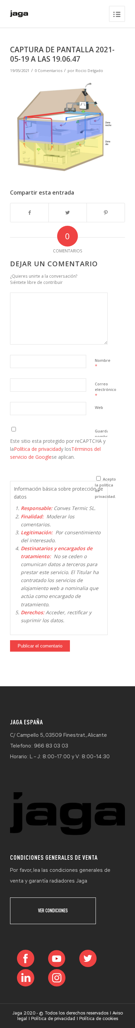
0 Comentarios (48, 70)
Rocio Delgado (89, 70)
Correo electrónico (105, 390)
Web (99, 407)
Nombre (102, 363)
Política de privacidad (37, 449)
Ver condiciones (53, 910)
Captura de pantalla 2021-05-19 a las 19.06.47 (62, 54)
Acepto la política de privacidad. (105, 487)
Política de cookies (98, 1018)
